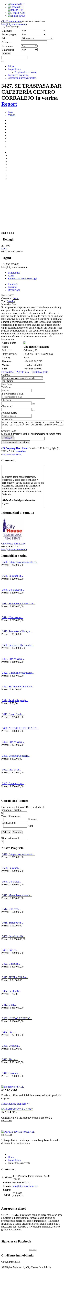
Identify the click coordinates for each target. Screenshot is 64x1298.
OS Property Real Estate (15, 448)
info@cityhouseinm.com (14, 24)
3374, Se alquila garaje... (15, 700)
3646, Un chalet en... (13, 589)
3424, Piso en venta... (13, 742)
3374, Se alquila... (11, 991)
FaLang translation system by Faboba (11, 454)
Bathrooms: (8, 49)
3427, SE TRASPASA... (15, 977)
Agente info (22, 372)
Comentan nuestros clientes (22, 78)
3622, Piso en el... (11, 769)
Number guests (9, 412)
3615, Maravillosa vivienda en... (18, 603)
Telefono (6, 387)
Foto (10, 112)
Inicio (11, 66)
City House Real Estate (13, 543)
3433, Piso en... (10, 950)
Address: (6, 42)
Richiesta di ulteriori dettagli (22, 278)
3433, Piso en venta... (13, 658)
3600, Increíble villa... (13, 936)
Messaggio (6, 419)
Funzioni (12, 287)
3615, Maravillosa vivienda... (17, 895)
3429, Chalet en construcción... (18, 672)
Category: (7, 30)
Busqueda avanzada (18, 75)
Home (11, 1157)
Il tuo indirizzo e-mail (12, 393)
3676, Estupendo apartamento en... (20, 562)
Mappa (11, 114)
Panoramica (14, 272)
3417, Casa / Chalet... (13, 714)
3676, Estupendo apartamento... (18, 854)
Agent (11, 275)
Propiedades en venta (25, 72)
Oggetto (5, 375)
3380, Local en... (11, 1045)
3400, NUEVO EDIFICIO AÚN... (20, 728)
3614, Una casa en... (12, 617)
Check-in (6, 400)
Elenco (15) (7, 372)
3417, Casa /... (9, 1004)
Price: (5, 38)
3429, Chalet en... (11, 963)
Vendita (11, 301)
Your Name (7, 381)
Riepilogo (13, 284)
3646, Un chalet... (11, 881)
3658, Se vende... (11, 868)
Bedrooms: (7, 46)
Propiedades (14, 69)
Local (4, 248)
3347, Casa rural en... (13, 783)
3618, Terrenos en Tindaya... (17, 631)
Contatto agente (40, 372)
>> (15, 1103)
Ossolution (20, 451)
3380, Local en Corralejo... (16, 755)
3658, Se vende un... (12, 575)
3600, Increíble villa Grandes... (18, 645)
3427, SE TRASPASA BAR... (18, 686)
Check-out (6, 406)
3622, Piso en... (10, 1059)
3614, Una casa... (11, 909)
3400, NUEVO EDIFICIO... (17, 1018)
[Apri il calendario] (33, 403)
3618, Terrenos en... (12, 922)
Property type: (9, 34)
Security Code (8, 431)
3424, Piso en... (10, 1032)
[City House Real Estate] (12, 540)
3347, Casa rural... (11, 1073)
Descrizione (14, 290)
